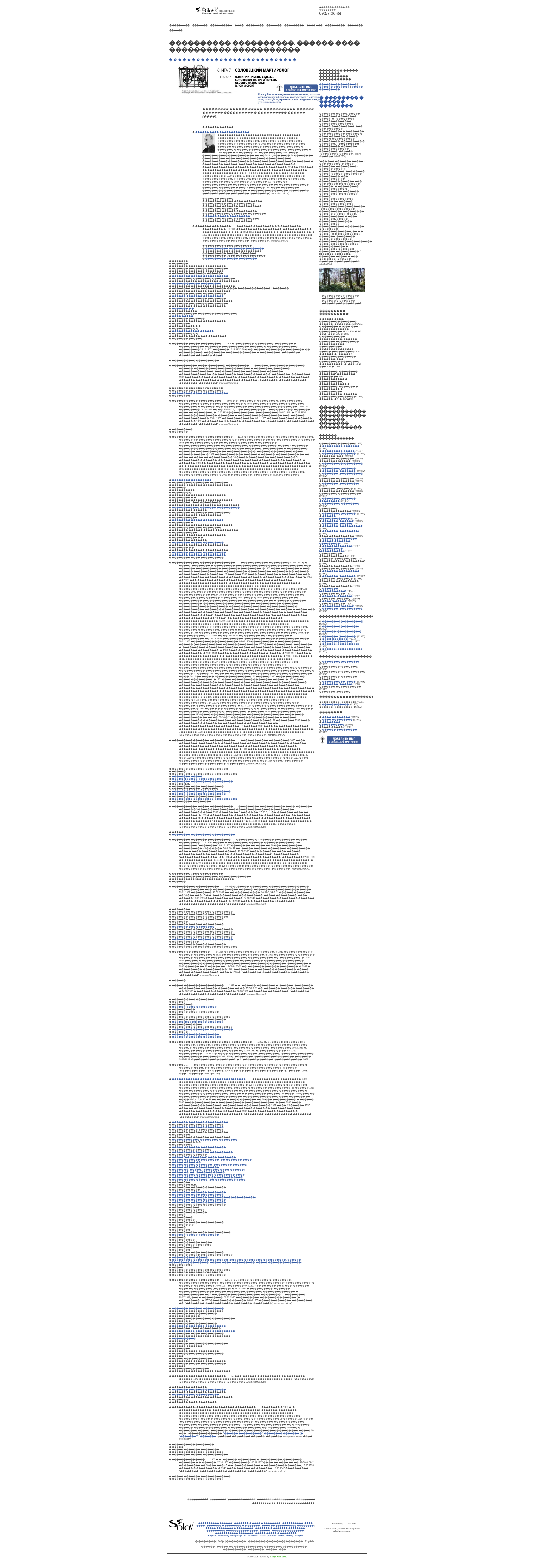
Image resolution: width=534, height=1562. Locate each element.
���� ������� (335, 639)
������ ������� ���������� (199, 794)
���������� (221, 25)
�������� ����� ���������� (199, 1199)
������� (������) (338, 521)
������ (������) (337, 596)
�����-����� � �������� (276, 1533)
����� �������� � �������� (229, 1528)
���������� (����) (339, 681)
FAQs (221, 1541)
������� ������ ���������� (199, 552)
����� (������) (336, 704)
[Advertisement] (181, 169)
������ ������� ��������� (198, 296)
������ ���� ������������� (222, 132)
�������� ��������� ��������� (202, 781)
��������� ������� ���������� (202, 1029)
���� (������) (334, 601)
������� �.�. (183, 308)
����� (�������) (337, 546)
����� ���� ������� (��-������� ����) (207, 1177)
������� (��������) (340, 483)
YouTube (352, 1523)
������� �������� (288, 1530)
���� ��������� (337, 719)
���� (239, 25)
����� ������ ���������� (196, 779)
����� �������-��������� (335, 542)
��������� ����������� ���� (232, 1530)
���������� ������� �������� (234, 248)
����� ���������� (339, 538)
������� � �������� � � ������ (233, 1525)
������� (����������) (342, 473)
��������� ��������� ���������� (204, 799)
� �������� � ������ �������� (341, 101)
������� (200, 25)
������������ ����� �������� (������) (209, 1079)
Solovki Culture (276, 1535)
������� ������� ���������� (200, 1122)
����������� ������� (234, 1533)
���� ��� (314, 25)
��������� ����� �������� (231, 258)
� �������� (179, 25)
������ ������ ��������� (196, 283)
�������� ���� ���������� (198, 1194)
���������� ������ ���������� (202, 1152)
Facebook (337, 1523)
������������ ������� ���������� (206, 507)
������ (176, 30)
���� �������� (336, 717)
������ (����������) (341, 631)
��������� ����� (338, 451)
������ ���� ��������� (194, 1007)
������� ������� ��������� (199, 1326)
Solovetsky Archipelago (230, 1535)
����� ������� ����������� (199, 1147)
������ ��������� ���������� (201, 791)
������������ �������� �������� (204, 1139)
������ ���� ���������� (195, 1394)
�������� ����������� (331, 723)
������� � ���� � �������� (257, 1523)
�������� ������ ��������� (199, 1202)
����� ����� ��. (186, 1162)
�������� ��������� (192, 480)
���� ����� (182, 316)
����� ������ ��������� (195, 1167)
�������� (255, 25)
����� (265, 1530)
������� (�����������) (332, 589)
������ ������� (334, 87)
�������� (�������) (340, 626)
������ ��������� (339, 729)
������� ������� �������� (198, 1127)
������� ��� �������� (193, 926)
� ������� (205, 1541)
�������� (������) (339, 468)
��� (282, 1549)
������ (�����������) (342, 649)
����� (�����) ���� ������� (198, 1022)
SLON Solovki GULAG (255, 1535)
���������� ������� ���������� (203, 1331)
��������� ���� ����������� (200, 393)
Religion (299, 1535)
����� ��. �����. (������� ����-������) (208, 1169)
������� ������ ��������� (198, 1308)
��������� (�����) (339, 453)
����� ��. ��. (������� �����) (198, 1172)
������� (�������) (339, 471)
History (289, 1535)
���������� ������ (215, 1523)
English (212, 1535)
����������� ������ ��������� (202, 939)
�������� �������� (340, 503)
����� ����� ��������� (227, 216)
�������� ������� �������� (199, 1192)
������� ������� (266, 1541)
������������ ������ (193, 331)
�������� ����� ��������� (198, 520)
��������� (294, 25)
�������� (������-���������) (337, 499)
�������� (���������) (342, 621)
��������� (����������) (331, 549)
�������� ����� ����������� (200, 276)
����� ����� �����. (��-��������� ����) (209, 1179)
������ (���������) (340, 644)
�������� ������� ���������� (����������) (214, 1197)
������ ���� (183, 1338)
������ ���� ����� (190, 1257)
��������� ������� (337, 84)
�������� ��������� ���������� (203, 834)
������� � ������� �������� (280, 1528)
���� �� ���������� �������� (288, 1525)
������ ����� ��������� (195, 1034)
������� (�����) (337, 523)
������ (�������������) (335, 517)
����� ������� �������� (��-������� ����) (212, 1159)
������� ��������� (340, 571)
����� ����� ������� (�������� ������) (209, 1164)
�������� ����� (187, 776)
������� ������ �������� (196, 1037)
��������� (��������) (342, 463)
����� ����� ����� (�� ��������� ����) (209, 1174)
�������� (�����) (338, 606)
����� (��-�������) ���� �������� (204, 1157)
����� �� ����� (231, 1546)
